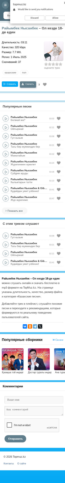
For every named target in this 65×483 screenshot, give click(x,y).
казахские (10, 72)
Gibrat (44, 188)
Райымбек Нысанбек (20, 28)
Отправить (15, 438)
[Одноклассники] (30, 326)
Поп (24, 72)
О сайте (21, 463)
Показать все (15, 210)
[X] (40, 326)
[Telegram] (35, 326)
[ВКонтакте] (25, 326)
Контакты (9, 463)
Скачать (29, 84)
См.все (59, 340)
